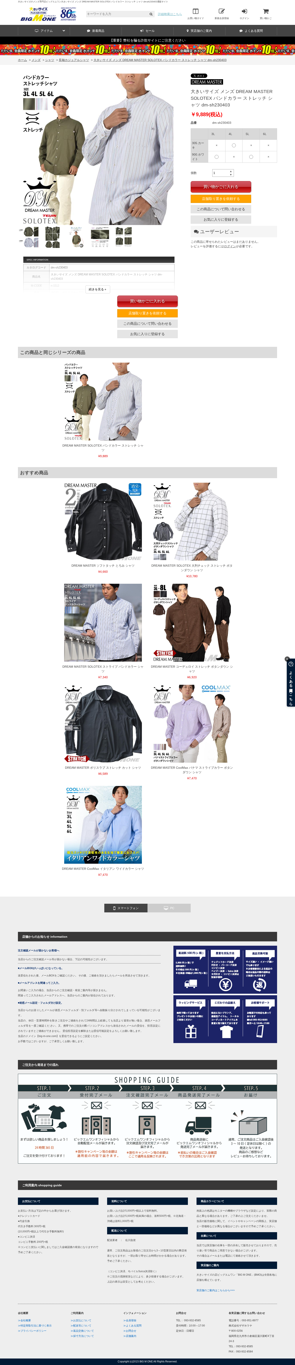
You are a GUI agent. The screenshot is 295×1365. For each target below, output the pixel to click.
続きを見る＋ (98, 289)
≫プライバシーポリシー (32, 1330)
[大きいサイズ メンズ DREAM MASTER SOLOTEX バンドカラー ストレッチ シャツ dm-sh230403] (98, 150)
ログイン (244, 18)
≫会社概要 (24, 1320)
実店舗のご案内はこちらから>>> (216, 1290)
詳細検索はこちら (170, 14)
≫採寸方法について (82, 1336)
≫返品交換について (82, 1330)
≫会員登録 (129, 1320)
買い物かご (266, 18)
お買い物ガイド (195, 18)
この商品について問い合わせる (221, 209)
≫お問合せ (129, 1330)
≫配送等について (81, 1325)
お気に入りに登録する (221, 219)
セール (150, 30)
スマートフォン (128, 908)
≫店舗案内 (129, 1336)
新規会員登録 (222, 18)
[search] (151, 14)
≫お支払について (81, 1320)
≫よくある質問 (132, 1325)
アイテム (47, 30)
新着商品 (98, 30)
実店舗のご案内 (201, 30)
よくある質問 (254, 30)
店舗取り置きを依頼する (221, 199)
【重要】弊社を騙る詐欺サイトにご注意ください (147, 40)
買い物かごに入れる (220, 187)
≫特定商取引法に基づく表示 (35, 1325)
